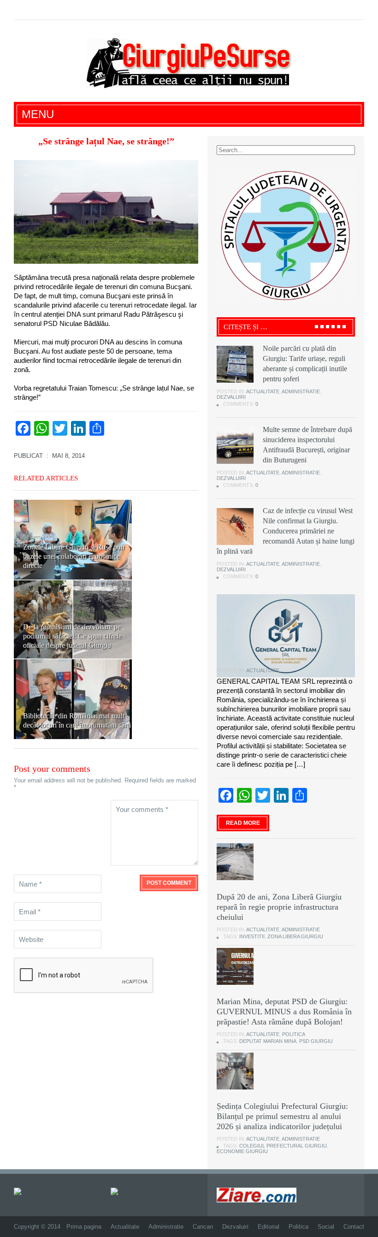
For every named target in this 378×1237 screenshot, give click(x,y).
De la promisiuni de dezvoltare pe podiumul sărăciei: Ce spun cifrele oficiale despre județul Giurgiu (72, 636)
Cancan (203, 1226)
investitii (252, 936)
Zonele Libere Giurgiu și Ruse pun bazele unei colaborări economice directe (73, 556)
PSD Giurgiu (316, 1041)
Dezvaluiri (231, 397)
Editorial (268, 1226)
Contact (353, 1226)
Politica (293, 1034)
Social (326, 1226)
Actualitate (262, 391)
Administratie (301, 391)
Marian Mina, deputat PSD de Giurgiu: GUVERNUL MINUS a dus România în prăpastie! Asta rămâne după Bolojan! (284, 1011)
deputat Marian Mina (267, 1041)
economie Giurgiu (242, 1151)
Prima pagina (83, 1226)
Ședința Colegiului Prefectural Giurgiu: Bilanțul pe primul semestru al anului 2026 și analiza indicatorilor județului (282, 1116)
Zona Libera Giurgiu (295, 936)
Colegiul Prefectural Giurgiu (283, 1145)
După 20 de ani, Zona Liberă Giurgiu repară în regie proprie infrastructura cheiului (279, 907)
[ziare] (121, 1191)
